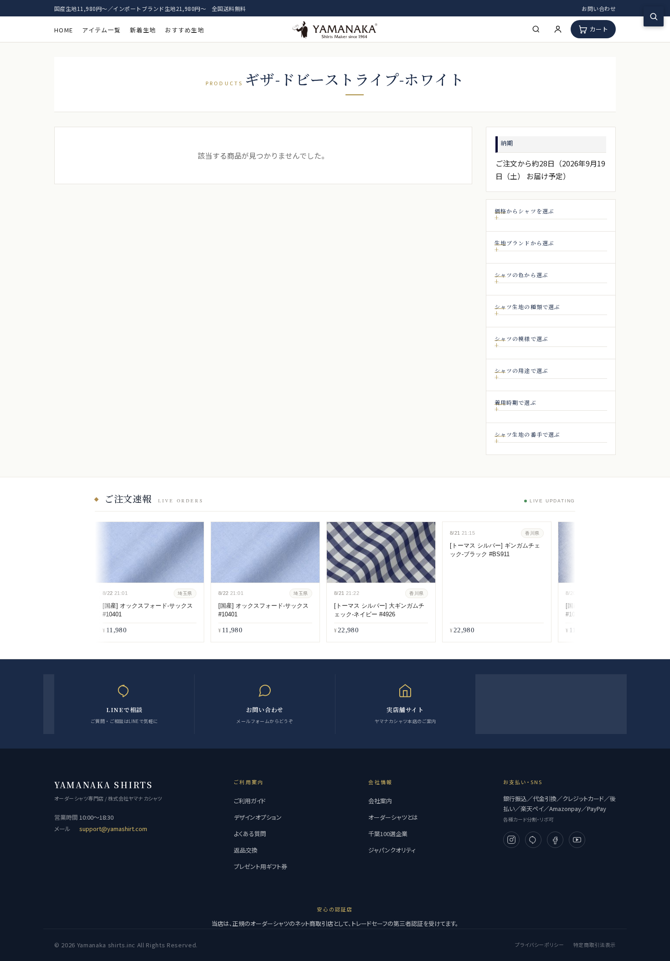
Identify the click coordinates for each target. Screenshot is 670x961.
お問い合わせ (599, 8)
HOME (63, 30)
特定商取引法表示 (594, 944)
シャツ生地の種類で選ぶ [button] (528, 306)
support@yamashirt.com (113, 828)
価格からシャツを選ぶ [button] (525, 211)
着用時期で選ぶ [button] (515, 402)
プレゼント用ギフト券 (260, 866)
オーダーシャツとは (393, 817)
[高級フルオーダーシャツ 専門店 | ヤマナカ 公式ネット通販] (335, 29)
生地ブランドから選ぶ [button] (525, 243)
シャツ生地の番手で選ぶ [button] (528, 434)
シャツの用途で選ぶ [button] (522, 370)
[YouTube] (577, 840)
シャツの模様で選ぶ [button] (522, 338)
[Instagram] (511, 840)
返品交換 (246, 850)
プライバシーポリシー (539, 944)
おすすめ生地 (184, 30)
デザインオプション (258, 817)
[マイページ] (558, 29)
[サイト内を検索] (654, 16)
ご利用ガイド (250, 800)
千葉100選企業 (387, 833)
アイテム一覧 (101, 30)
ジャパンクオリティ (392, 850)
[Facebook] (555, 840)
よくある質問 (250, 833)
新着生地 (143, 30)
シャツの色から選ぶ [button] (522, 275)
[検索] (536, 29)
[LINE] (533, 840)
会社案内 (380, 800)
